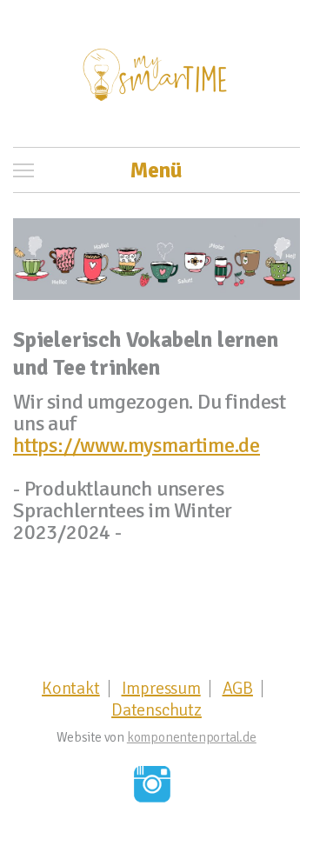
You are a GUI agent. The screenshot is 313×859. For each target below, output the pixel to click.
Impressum (161, 688)
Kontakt (71, 688)
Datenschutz (156, 710)
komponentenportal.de (191, 737)
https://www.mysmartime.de (136, 445)
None (152, 784)
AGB (238, 688)
